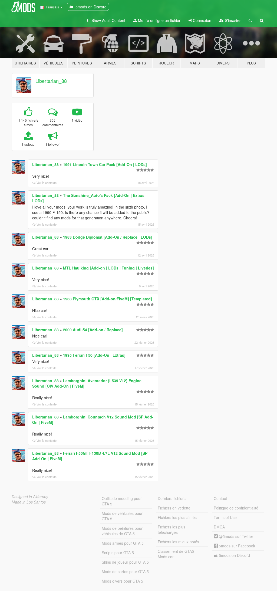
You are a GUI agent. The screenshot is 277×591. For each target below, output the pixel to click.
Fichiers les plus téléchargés (171, 529)
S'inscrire (232, 20)
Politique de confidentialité (236, 508)
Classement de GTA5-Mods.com (176, 553)
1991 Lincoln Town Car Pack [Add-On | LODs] (105, 164)
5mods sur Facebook (236, 545)
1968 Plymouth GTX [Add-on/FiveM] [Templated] (107, 298)
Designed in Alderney (30, 496)
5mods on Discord (234, 555)
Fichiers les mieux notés (178, 541)
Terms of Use (225, 517)
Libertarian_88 (51, 80)
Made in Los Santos (29, 502)
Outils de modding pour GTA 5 (122, 501)
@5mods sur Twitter (235, 536)
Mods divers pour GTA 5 (122, 581)
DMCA (219, 527)
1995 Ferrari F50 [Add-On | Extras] (94, 355)
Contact (220, 498)
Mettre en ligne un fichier (158, 20)
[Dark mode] (250, 20)
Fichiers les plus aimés (177, 517)
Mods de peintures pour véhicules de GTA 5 (122, 530)
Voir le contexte (47, 182)
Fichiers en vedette (174, 508)
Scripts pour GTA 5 (118, 552)
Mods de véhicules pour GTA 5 (122, 516)
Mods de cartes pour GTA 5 (125, 571)
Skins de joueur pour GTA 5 (125, 562)
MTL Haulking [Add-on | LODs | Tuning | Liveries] (108, 268)
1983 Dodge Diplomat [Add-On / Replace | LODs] (107, 237)
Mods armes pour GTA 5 (123, 543)
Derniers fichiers (172, 498)
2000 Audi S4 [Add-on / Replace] (93, 329)
